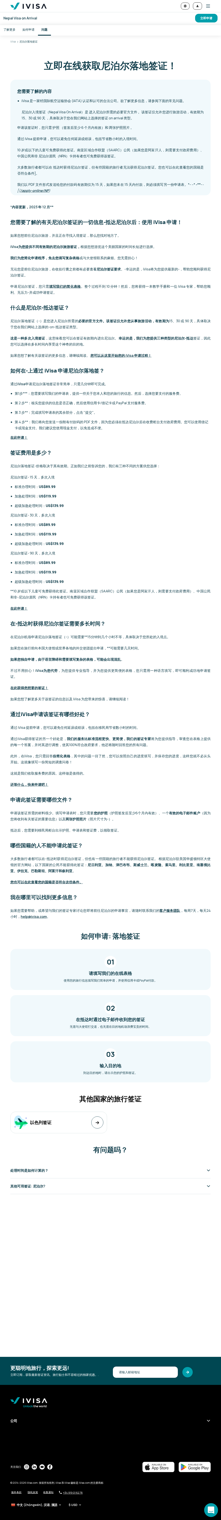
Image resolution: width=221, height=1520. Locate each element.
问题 (44, 29)
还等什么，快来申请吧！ (29, 784)
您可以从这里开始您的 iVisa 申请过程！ (121, 355)
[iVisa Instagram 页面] (26, 1466)
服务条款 (16, 1492)
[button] (206, 6)
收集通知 (48, 1492)
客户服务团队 (169, 910)
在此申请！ (19, 437)
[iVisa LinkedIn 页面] (34, 1466)
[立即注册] (187, 1372)
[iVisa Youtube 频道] (42, 1466)
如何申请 (28, 29)
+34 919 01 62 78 (73, 1493)
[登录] (197, 6)
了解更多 (9, 29)
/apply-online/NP (34, 190)
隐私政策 (33, 1492)
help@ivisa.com (34, 916)
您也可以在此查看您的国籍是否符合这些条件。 (46, 882)
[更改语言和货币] (185, 6)
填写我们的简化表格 (65, 286)
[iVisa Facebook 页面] (49, 1466)
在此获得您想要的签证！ (29, 687)
